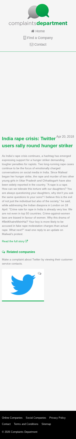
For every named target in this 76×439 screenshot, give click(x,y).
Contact (39, 44)
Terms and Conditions (26, 424)
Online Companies (12, 417)
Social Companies (36, 417)
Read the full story (13, 241)
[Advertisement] (38, 93)
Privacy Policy (57, 417)
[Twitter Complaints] (23, 284)
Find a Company (39, 38)
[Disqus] (38, 353)
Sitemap (46, 424)
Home (39, 31)
